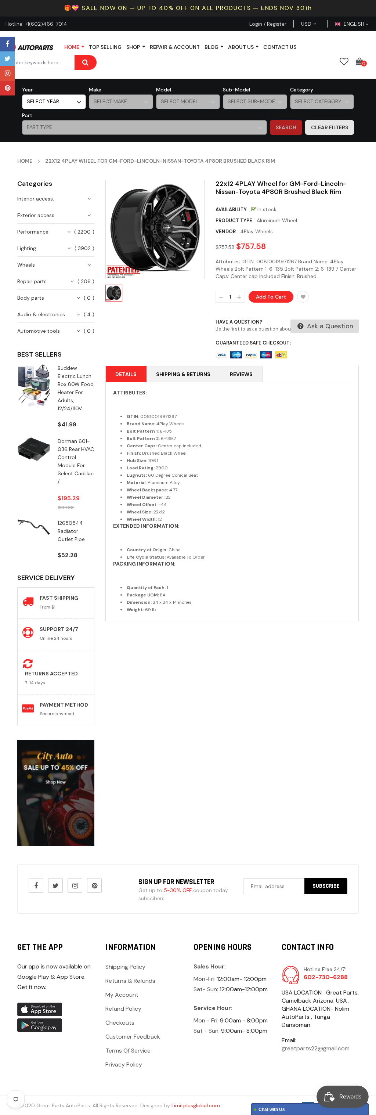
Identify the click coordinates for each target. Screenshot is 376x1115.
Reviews (241, 374)
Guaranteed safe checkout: (253, 343)
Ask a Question (329, 326)
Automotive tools (38, 331)
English (355, 24)
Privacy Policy (123, 1064)
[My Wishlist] (344, 61)
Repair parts (32, 281)
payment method (64, 704)
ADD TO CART (259, 1091)
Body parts (30, 298)
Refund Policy (123, 1009)
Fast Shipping (59, 598)
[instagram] (7, 73)
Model (163, 89)
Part (27, 115)
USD (315, 24)
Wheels (26, 264)
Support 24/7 (59, 629)
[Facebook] (7, 44)
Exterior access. (36, 215)
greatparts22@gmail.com (316, 1048)
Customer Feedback (132, 1036)
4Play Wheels (256, 231)
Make (95, 89)
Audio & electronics (41, 314)
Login (255, 24)
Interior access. (35, 198)
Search (286, 127)
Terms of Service (128, 1050)
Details (126, 374)
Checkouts (119, 1022)
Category (301, 89)
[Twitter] (7, 58)
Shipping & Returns (183, 374)
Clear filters (329, 127)
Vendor (226, 231)
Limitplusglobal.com (195, 1105)
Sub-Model (236, 89)
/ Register (274, 24)
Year (27, 89)
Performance (32, 231)
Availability (231, 209)
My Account (121, 995)
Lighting (26, 248)
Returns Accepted (51, 673)
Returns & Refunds (130, 981)
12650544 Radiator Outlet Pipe (71, 531)
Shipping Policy (125, 967)
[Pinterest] (7, 88)
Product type (234, 220)
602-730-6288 (326, 977)
